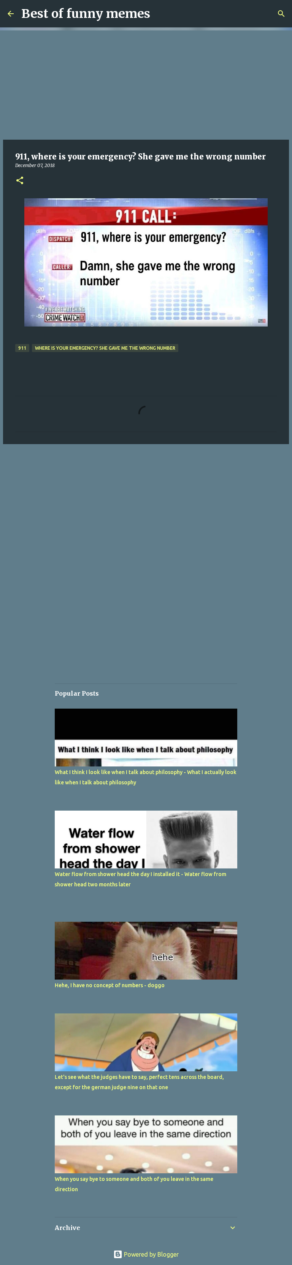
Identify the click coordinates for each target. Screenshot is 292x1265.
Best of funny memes (85, 13)
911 (22, 348)
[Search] (281, 14)
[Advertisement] (146, 83)
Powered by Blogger (150, 1254)
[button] (19, 181)
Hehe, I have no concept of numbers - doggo (110, 985)
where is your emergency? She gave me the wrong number (105, 348)
